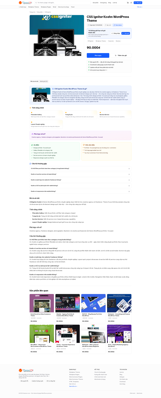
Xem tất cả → (73, 386)
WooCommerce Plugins (75, 377)
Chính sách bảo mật (100, 377)
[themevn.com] (25, 2)
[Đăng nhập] (131, 2)
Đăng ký (122, 377)
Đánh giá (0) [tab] (43, 81)
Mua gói (139, 2)
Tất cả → (139, 7)
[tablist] (39, 81)
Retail (54, 7)
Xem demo (118, 25)
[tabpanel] (80, 183)
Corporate (111, 41)
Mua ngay (98, 55)
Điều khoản (139, 393)
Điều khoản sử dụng (99, 379)
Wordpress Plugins (46, 7)
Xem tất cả (72, 384)
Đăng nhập (117, 33)
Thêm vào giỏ (122, 55)
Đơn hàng (122, 384)
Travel (72, 7)
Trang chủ (32, 12)
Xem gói (126, 33)
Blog (109, 2)
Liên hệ (115, 2)
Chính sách (132, 393)
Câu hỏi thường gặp (99, 372)
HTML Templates (74, 381)
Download (122, 381)
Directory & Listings (63, 7)
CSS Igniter (48, 12)
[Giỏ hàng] (127, 2)
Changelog (103, 2)
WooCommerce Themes (76, 379)
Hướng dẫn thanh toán (100, 374)
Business (118, 41)
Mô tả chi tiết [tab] (34, 81)
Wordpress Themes (33, 7)
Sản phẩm (95, 2)
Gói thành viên (124, 379)
